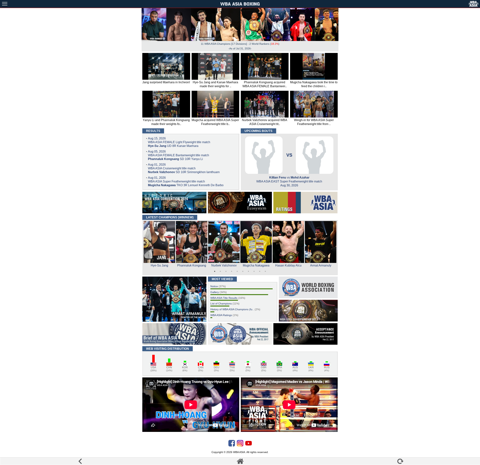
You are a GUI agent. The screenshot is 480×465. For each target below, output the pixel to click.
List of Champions (221, 303)
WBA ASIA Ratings (221, 315)
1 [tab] (215, 271)
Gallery (214, 292)
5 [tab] (237, 271)
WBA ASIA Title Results (223, 297)
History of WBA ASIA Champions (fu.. (232, 309)
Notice (214, 286)
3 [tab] (226, 271)
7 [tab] (248, 271)
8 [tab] (254, 271)
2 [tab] (220, 271)
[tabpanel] (159, 245)
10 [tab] (265, 271)
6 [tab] (243, 271)
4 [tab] (231, 271)
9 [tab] (260, 271)
